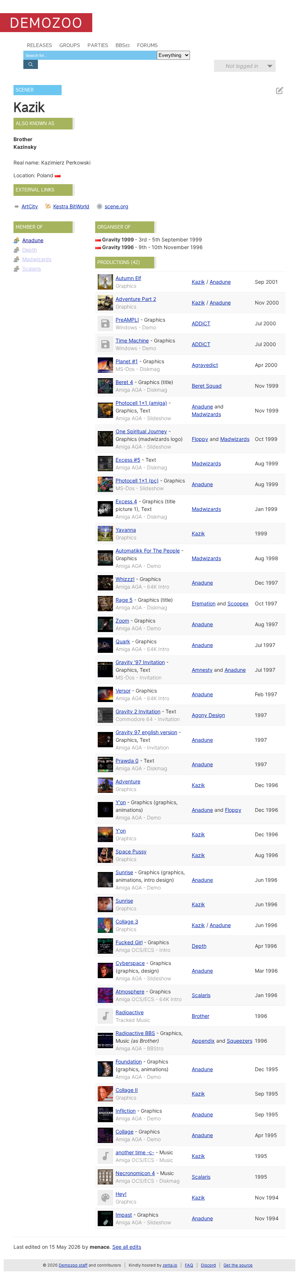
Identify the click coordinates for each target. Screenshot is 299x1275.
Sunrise (124, 872)
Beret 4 (124, 382)
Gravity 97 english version (146, 732)
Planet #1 (127, 361)
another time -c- (135, 1152)
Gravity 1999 (118, 239)
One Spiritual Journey (141, 431)
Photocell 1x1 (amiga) (141, 403)
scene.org (116, 206)
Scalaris (31, 269)
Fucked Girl (129, 942)
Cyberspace (130, 963)
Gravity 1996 (118, 247)
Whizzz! (125, 579)
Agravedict (205, 365)
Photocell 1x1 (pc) (137, 480)
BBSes (123, 45)
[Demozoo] (46, 22)
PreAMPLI (127, 320)
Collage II (127, 1090)
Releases (39, 45)
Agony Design (208, 715)
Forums (147, 45)
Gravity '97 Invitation (140, 662)
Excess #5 (128, 460)
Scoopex (238, 603)
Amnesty (202, 670)
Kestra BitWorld (71, 206)
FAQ (189, 1265)
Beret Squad (207, 386)
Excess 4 (126, 501)
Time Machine (132, 340)
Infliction (126, 1111)
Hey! (121, 1194)
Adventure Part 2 (136, 299)
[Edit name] (279, 90)
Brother (200, 1016)
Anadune (32, 240)
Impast (124, 1215)
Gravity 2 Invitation (138, 711)
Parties (98, 45)
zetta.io (170, 1265)
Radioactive (130, 1012)
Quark (123, 641)
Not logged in (242, 66)
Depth (29, 250)
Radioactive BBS (135, 1033)
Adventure (128, 781)
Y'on (121, 802)
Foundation (129, 1061)
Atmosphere (130, 991)
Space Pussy (131, 851)
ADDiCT (201, 323)
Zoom (122, 620)
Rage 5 (124, 600)
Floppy (200, 439)
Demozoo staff (73, 1265)
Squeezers (239, 1041)
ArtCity (30, 206)
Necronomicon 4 (135, 1173)
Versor (123, 690)
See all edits (126, 1247)
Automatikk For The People (148, 550)
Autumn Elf (128, 278)
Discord (208, 1265)
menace (99, 1247)
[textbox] (90, 55)
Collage (124, 1131)
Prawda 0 (127, 760)
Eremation (203, 603)
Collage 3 (127, 921)
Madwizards (36, 259)
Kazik (198, 282)
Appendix (203, 1041)
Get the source (238, 1265)
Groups (69, 45)
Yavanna (126, 530)
